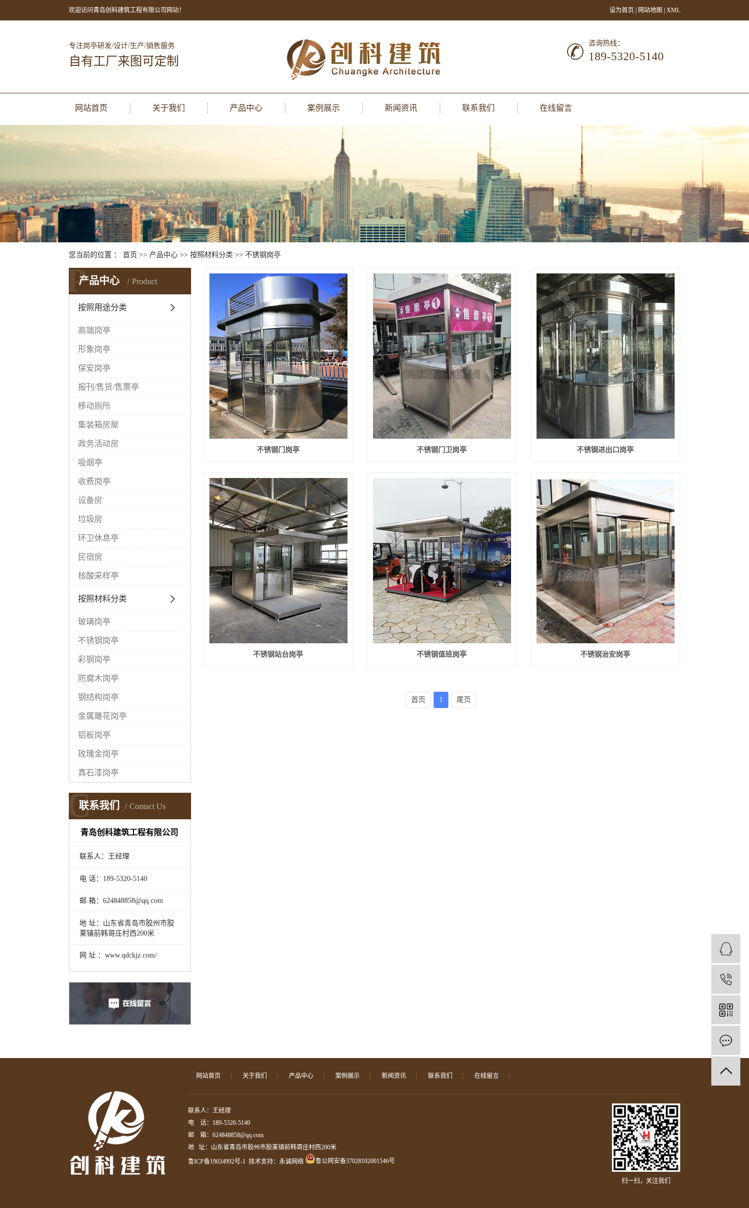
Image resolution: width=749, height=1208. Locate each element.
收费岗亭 (94, 481)
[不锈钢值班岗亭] (442, 560)
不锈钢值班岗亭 (442, 654)
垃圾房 (90, 519)
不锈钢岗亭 (263, 255)
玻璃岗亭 (94, 621)
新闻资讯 (401, 108)
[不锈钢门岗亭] (278, 356)
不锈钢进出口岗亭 (605, 450)
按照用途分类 (102, 307)
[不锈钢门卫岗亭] (442, 356)
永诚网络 (291, 1161)
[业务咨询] (725, 948)
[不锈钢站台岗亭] (278, 560)
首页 (130, 255)
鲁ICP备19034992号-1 (217, 1161)
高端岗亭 (94, 330)
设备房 (90, 500)
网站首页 (91, 108)
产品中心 (246, 108)
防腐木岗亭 (98, 678)
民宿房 (90, 556)
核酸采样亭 (98, 575)
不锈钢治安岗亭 (605, 654)
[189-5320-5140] (725, 979)
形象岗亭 (94, 349)
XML (673, 10)
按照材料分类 (211, 255)
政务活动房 (98, 443)
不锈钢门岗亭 (278, 450)
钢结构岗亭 (98, 697)
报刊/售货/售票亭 (108, 387)
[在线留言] (725, 1040)
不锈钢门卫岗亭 (442, 450)
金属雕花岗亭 (102, 716)
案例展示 (323, 108)
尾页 (464, 699)
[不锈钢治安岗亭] (605, 560)
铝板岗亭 (94, 735)
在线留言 (556, 108)
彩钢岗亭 (94, 659)
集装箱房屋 (98, 424)
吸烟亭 (90, 462)
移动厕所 (94, 405)
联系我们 (478, 108)
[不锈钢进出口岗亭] (605, 356)
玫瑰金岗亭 (98, 753)
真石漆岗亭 (98, 772)
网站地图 (651, 10)
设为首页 (621, 10)
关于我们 (168, 108)
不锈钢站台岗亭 (278, 654)
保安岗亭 (94, 368)
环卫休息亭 (98, 538)
